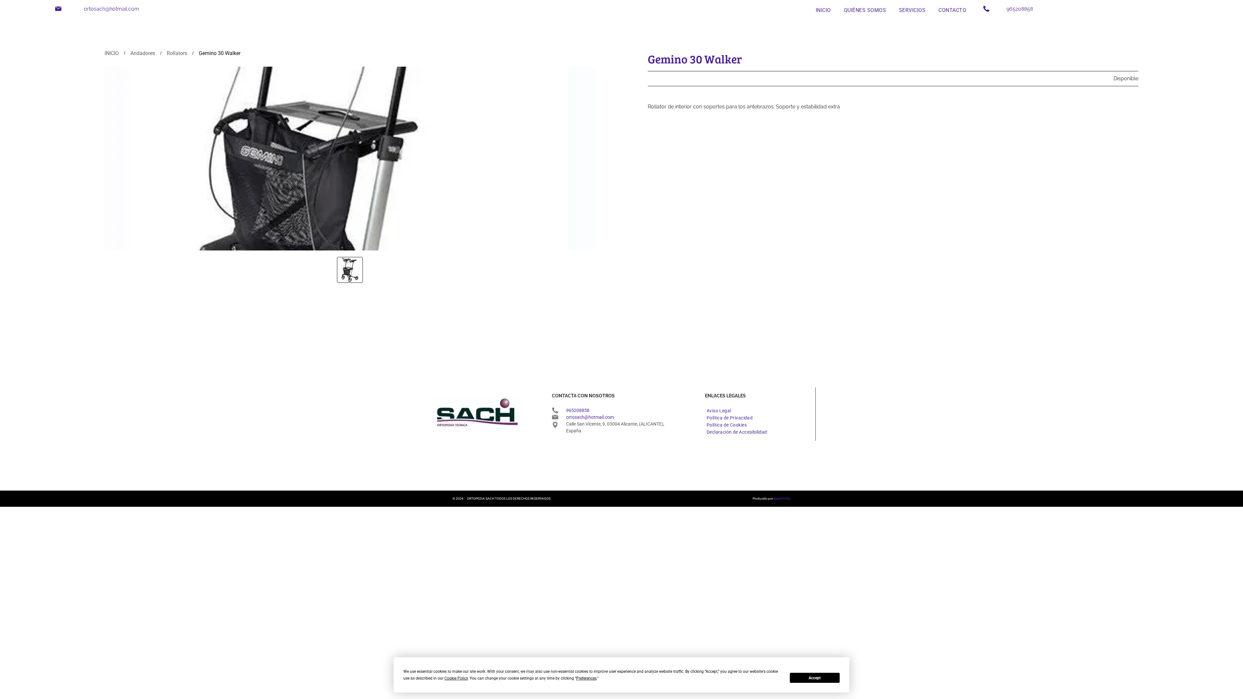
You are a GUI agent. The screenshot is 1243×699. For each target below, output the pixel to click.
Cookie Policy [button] (456, 678)
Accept (815, 678)
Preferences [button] (586, 678)
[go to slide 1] (350, 270)
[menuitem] (823, 10)
